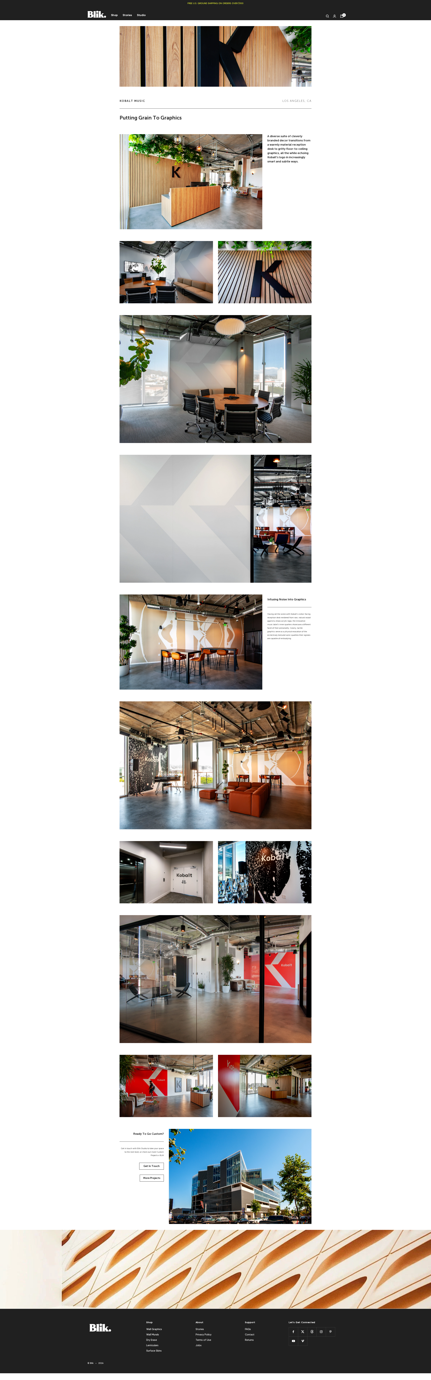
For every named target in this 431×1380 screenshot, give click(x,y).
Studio (141, 15)
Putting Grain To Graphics (151, 118)
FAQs (248, 1329)
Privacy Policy (203, 1334)
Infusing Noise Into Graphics (286, 599)
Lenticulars (152, 1345)
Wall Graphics (154, 1329)
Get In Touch (151, 1166)
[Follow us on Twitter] (302, 1331)
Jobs (199, 1345)
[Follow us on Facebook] (293, 1331)
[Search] (327, 16)
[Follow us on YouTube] (293, 1341)
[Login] (334, 16)
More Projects (151, 1178)
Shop (114, 15)
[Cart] (341, 16)
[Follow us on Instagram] (321, 1331)
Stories (127, 15)
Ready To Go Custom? (148, 1133)
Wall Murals (152, 1334)
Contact (249, 1334)
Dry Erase (151, 1339)
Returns (249, 1339)
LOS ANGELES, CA (296, 101)
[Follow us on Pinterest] (330, 1331)
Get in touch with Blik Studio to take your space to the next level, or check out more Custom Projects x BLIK (142, 1152)
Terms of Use (203, 1339)
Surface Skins (154, 1350)
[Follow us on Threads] (312, 1331)
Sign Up (287, 1285)
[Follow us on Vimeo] (302, 1341)
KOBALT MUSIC (132, 101)
